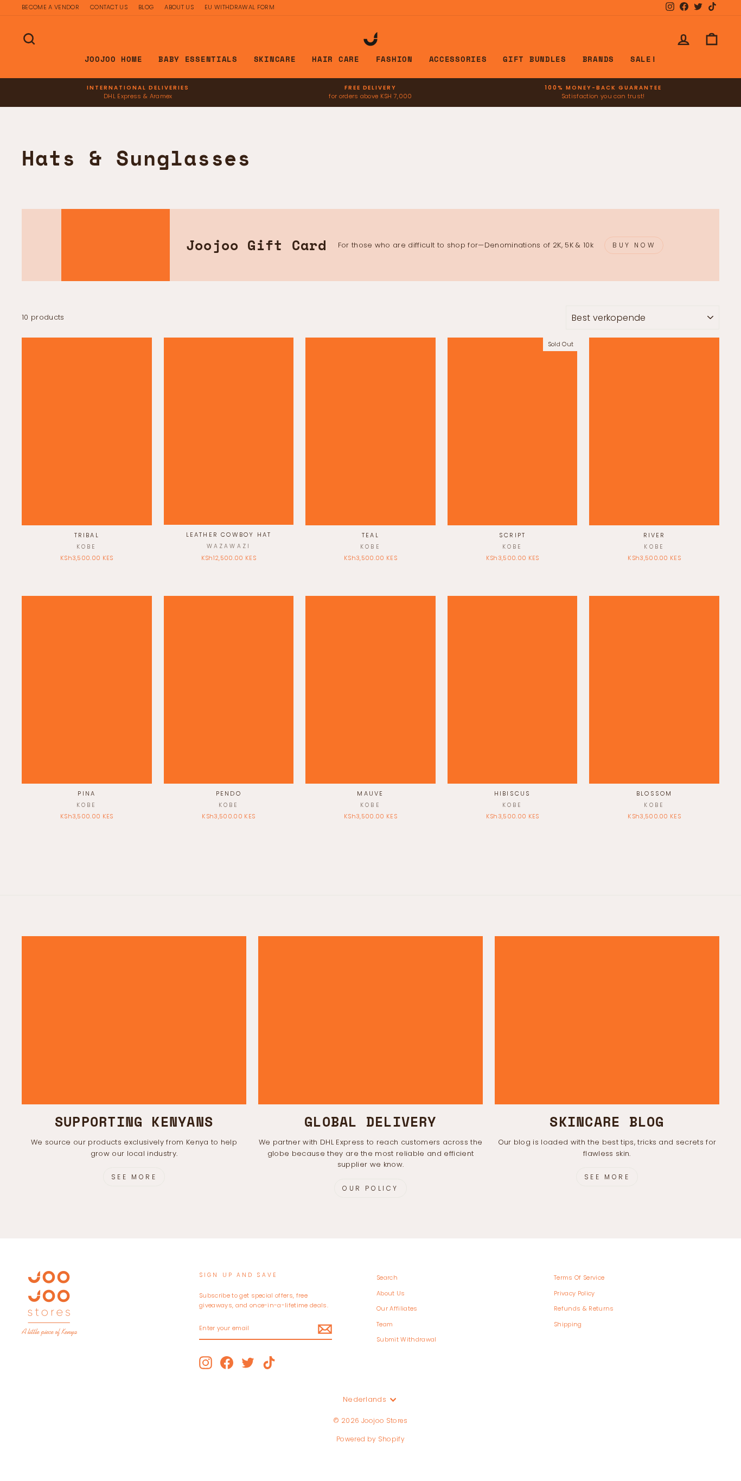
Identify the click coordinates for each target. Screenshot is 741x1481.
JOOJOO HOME (114, 59)
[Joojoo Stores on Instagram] (205, 1362)
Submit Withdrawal (406, 1339)
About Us (390, 1293)
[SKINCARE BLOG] (607, 1020)
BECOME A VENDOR (50, 7)
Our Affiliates (397, 1308)
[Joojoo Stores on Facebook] (226, 1362)
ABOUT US (179, 7)
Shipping (568, 1324)
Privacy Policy (574, 1293)
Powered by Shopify (370, 1439)
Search (387, 1277)
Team (384, 1324)
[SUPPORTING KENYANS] (134, 1020)
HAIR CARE (335, 59)
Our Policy (370, 1188)
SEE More (607, 1176)
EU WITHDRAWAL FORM (239, 7)
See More (134, 1176)
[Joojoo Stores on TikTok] (269, 1362)
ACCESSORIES (458, 59)
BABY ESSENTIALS (198, 59)
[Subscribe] (325, 1329)
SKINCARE (275, 59)
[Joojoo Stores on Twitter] (247, 1362)
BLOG (146, 7)
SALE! (643, 59)
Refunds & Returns (584, 1308)
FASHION (394, 59)
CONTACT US (108, 7)
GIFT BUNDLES (534, 59)
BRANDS (598, 59)
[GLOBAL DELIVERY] (370, 1020)
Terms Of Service (579, 1277)
